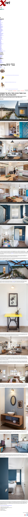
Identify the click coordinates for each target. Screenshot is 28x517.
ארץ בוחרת (1, 34)
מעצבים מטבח (1, 30)
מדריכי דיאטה (1, 51)
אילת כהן (12, 253)
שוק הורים (1, 45)
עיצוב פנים (1, 31)
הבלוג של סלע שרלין (1, 62)
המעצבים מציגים (1, 29)
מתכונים (0, 47)
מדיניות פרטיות (1, 66)
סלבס (0, 61)
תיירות (0, 23)
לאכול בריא (1, 50)
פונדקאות (1, 43)
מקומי (0, 40)
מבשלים (0, 48)
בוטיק (0, 59)
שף (0, 21)
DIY (0, 36)
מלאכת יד (1, 38)
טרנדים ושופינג (1, 27)
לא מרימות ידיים (1, 22)
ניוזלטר (0, 57)
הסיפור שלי (1, 41)
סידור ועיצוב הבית (1, 39)
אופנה (0, 25)
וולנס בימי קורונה (1, 55)
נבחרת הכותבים (1, 49)
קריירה (0, 20)
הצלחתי (0, 42)
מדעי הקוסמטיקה (1, 26)
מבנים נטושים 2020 (1, 35)
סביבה (0, 32)
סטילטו (0, 24)
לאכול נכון (1, 56)
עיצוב (0, 28)
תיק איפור (1, 60)
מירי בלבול (13, 281)
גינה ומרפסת (1, 37)
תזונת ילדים (1, 44)
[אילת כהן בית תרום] (14, 269)
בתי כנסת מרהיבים (1, 33)
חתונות (0, 46)
